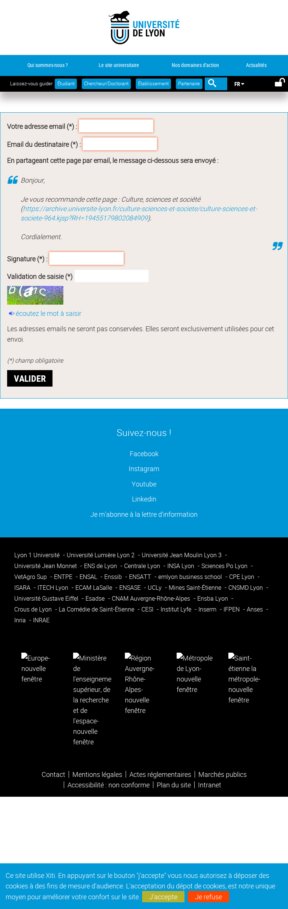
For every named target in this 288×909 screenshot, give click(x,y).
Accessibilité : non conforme (109, 784)
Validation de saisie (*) (40, 276)
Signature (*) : (27, 258)
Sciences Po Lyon (225, 566)
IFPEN (232, 609)
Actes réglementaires (160, 774)
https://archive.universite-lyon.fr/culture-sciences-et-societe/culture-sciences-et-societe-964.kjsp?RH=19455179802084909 (139, 213)
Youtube (144, 483)
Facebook (144, 453)
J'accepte (163, 896)
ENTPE (64, 577)
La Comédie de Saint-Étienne (97, 609)
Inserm (208, 609)
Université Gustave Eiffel (47, 598)
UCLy (155, 587)
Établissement (153, 83)
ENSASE (130, 587)
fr (237, 84)
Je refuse (208, 896)
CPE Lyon (242, 577)
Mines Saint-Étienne (196, 587)
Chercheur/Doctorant (106, 83)
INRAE (41, 620)
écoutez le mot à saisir (48, 313)
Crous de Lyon (33, 609)
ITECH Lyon (54, 587)
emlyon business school (191, 577)
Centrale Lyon (143, 566)
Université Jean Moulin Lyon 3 (182, 555)
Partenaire (189, 83)
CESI (148, 609)
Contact (53, 774)
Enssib (113, 577)
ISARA (23, 587)
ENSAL (89, 577)
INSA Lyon (181, 566)
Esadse (96, 598)
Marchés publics (222, 774)
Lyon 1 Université (37, 555)
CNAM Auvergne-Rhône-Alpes (152, 598)
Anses (255, 609)
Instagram (144, 468)
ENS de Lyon (101, 566)
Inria (20, 620)
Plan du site (174, 784)
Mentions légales (97, 774)
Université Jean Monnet (46, 566)
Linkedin (144, 498)
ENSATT (141, 577)
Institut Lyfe (176, 609)
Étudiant (66, 83)
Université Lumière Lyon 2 (101, 555)
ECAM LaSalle (94, 587)
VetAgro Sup (31, 577)
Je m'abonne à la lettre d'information (144, 514)
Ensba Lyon (213, 598)
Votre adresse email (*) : (42, 126)
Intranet (209, 784)
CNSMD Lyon (246, 587)
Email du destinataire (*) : (44, 143)
